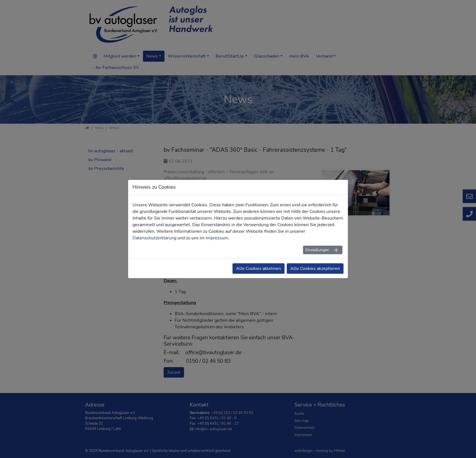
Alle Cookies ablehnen (258, 268)
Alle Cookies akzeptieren (315, 268)
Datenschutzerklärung (154, 238)
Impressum (217, 238)
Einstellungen (317, 250)
